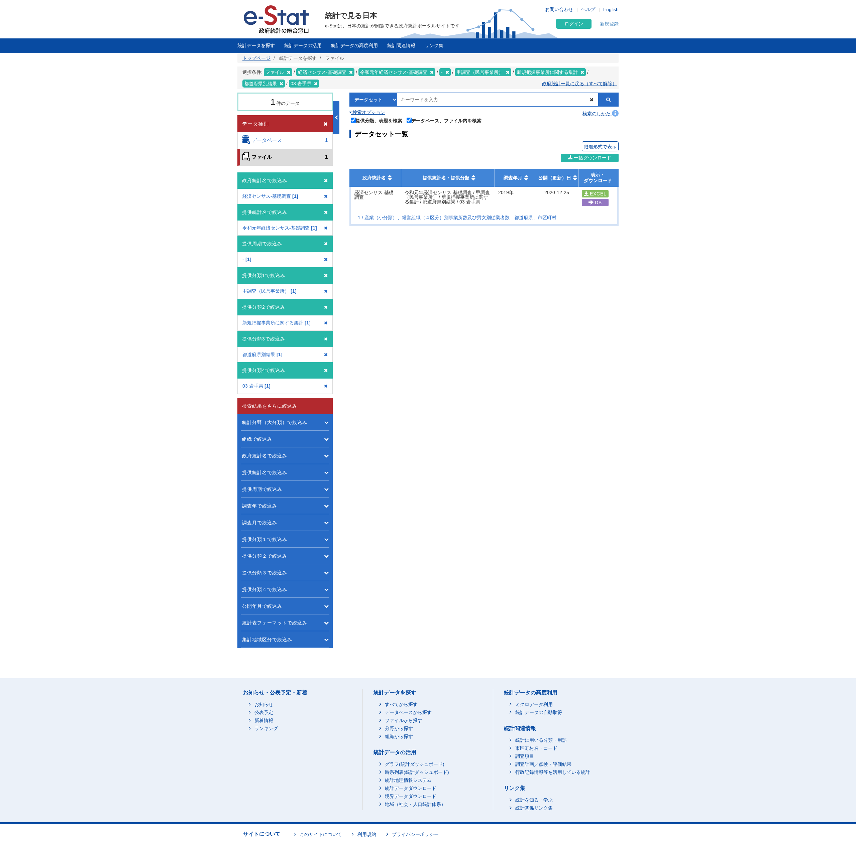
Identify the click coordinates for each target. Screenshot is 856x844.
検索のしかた (597, 113)
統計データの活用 (303, 45)
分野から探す (399, 728)
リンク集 (434, 45)
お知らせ (263, 704)
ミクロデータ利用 (534, 704)
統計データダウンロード (410, 788)
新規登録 (609, 23)
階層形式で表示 (600, 146)
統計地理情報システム (408, 780)
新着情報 (263, 720)
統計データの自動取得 (538, 712)
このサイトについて (321, 834)
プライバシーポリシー (415, 834)
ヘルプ (588, 9)
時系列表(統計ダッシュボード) (417, 772)
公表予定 (263, 712)
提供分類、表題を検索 (378, 120)
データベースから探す (408, 712)
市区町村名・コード (536, 748)
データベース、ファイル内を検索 (446, 120)
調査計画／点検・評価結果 (543, 764)
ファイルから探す (403, 720)
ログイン (573, 23)
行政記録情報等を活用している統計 (552, 772)
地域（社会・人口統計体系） (415, 804)
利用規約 (366, 834)
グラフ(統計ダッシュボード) (414, 764)
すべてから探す (401, 704)
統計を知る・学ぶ (534, 800)
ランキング (266, 728)
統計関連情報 (401, 45)
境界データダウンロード (410, 796)
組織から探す (399, 736)
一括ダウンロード (591, 157)
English (611, 9)
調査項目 (524, 756)
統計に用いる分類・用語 (541, 740)
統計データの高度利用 (354, 45)
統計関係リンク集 (534, 808)
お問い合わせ (559, 9)
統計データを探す (256, 45)
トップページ (256, 58)
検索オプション (368, 112)
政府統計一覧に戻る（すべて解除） (579, 83)
